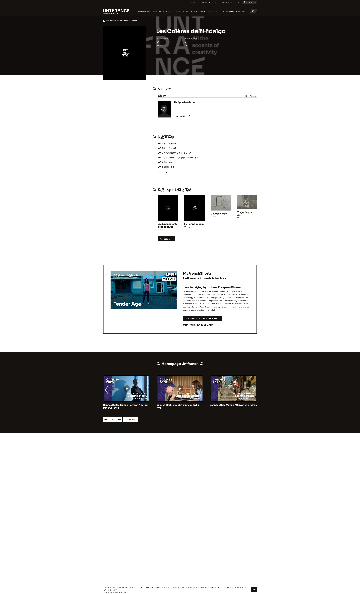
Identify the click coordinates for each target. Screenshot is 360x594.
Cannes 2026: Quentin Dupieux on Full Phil (125, 406)
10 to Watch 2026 (226, 2)
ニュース (154, 11)
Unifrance (233, 11)
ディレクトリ (194, 11)
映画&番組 (142, 11)
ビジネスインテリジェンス (214, 11)
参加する (245, 11)
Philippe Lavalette (191, 39)
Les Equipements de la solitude (167, 225)
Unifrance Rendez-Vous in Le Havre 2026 (203, 2)
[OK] (254, 589)
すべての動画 (130, 419)
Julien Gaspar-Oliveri (224, 287)
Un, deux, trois (219, 213)
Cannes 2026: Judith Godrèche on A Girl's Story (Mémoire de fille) (230, 406)
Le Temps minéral (194, 224)
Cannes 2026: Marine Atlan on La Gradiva (180, 405)
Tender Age (192, 287)
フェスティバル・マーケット (173, 11)
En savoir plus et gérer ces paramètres (116, 592)
